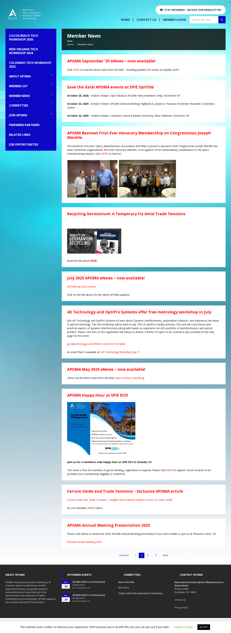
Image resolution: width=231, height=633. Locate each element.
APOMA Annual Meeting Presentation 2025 (108, 525)
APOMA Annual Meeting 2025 (84, 542)
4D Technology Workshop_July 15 (120, 352)
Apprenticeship (126, 582)
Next (165, 555)
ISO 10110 (123, 587)
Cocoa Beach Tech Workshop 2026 (23, 37)
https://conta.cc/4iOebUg (129, 378)
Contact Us (146, 20)
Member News (85, 44)
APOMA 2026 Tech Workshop (89, 581)
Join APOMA (18, 115)
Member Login (174, 20)
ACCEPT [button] (204, 627)
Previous (123, 555)
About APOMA (20, 76)
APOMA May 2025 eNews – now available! (106, 369)
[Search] (222, 19)
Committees (18, 105)
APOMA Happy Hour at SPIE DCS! (97, 395)
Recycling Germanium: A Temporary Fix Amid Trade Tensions (126, 213)
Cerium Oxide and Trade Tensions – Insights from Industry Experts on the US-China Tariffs (120, 500)
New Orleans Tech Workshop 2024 (23, 51)
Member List (18, 86)
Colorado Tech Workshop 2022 (30, 65)
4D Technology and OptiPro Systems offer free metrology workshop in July (139, 312)
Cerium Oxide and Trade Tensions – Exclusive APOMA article (125, 491)
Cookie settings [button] (183, 627)
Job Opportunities (23, 144)
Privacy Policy (181, 607)
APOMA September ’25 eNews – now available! (111, 60)
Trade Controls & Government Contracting (140, 593)
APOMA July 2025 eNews (81, 286)
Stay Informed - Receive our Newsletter (192, 10)
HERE (76, 69)
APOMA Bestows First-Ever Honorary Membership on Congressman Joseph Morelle (139, 135)
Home (125, 20)
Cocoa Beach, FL (83, 588)
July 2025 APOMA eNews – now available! (106, 278)
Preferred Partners (24, 125)
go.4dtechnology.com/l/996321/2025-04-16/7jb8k (96, 344)
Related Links (19, 135)
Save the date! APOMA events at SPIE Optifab (110, 87)
